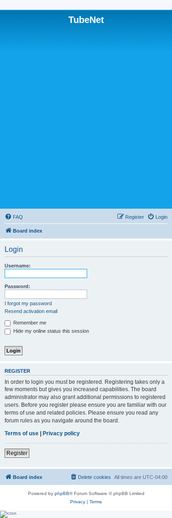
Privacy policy (61, 433)
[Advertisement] (86, 116)
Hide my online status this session (50, 331)
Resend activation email (31, 311)
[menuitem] (14, 216)
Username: (18, 265)
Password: (17, 286)
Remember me (29, 322)
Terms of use (22, 433)
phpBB (62, 493)
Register (17, 453)
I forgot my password (28, 303)
